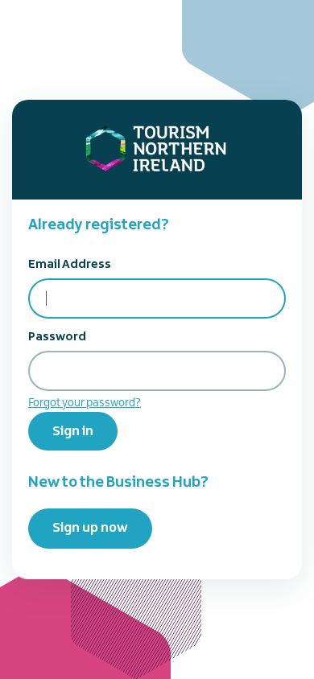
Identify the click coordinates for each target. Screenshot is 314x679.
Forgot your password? (84, 403)
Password (57, 337)
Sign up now (90, 528)
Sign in (72, 431)
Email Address (69, 264)
